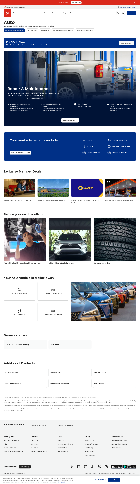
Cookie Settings (132, 473)
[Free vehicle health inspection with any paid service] (25, 241)
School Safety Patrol (91, 444)
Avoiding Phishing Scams (39, 451)
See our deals (76, 2)
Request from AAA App (65, 425)
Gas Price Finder (63, 451)
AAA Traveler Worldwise (119, 444)
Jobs (5, 444)
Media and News (63, 448)
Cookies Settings (100, 479)
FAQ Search (34, 444)
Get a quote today (126, 43)
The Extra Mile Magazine (119, 440)
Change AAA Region (121, 473)
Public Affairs (62, 440)
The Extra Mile (116, 448)
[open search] (112, 13)
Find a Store (35, 448)
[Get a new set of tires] (115, 241)
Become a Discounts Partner (13, 451)
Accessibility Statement (107, 473)
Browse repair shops (70, 120)
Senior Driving (89, 451)
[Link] (72, 467)
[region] (70, 480)
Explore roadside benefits (20, 152)
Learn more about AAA (11, 440)
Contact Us (34, 440)
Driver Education (90, 455)
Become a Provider (10, 448)
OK (114, 479)
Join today (23, 467)
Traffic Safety (89, 440)
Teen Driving (89, 448)
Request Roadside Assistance (15, 7)
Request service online (38, 425)
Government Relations (65, 444)
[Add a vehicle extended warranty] (70, 241)
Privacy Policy (87, 473)
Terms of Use (96, 473)
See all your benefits (33, 98)
